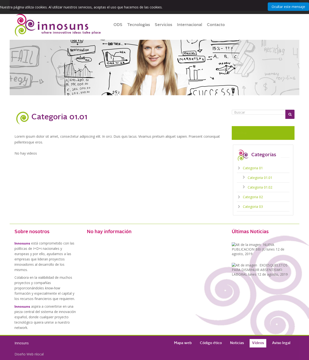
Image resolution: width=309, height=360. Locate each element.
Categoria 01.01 (260, 177)
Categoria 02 (253, 197)
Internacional (189, 25)
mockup (241, 132)
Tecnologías (138, 25)
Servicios (163, 25)
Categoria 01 (253, 168)
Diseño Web (24, 354)
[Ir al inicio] (57, 25)
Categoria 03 (253, 206)
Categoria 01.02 (260, 187)
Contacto (216, 25)
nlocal (39, 354)
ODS (117, 25)
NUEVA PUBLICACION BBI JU (258, 249)
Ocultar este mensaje (288, 6)
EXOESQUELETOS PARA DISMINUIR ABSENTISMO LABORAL (260, 270)
